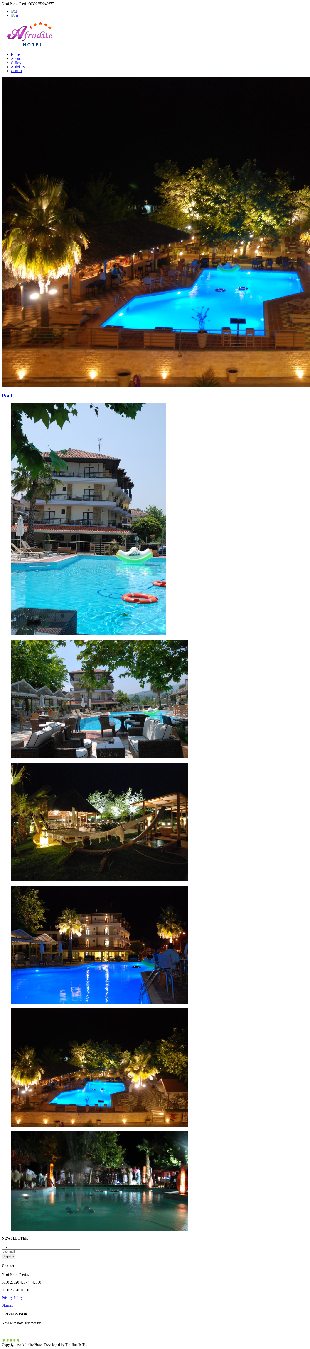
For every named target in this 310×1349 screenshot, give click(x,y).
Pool (7, 396)
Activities (18, 67)
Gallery (16, 63)
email (6, 1247)
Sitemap (7, 1305)
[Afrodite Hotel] (30, 47)
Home (15, 54)
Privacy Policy (12, 1298)
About (15, 59)
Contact (16, 71)
